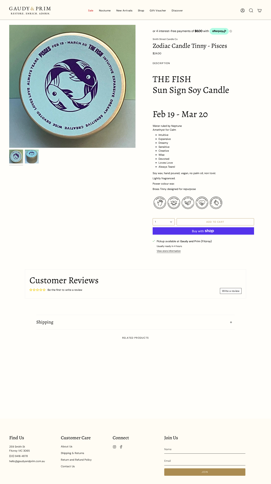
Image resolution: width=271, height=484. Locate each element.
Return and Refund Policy (76, 459)
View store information (169, 251)
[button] (105, 10)
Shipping (44, 322)
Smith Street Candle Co (165, 39)
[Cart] (259, 10)
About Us (66, 446)
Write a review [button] (230, 291)
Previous (9, 86)
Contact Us (68, 466)
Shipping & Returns (72, 453)
